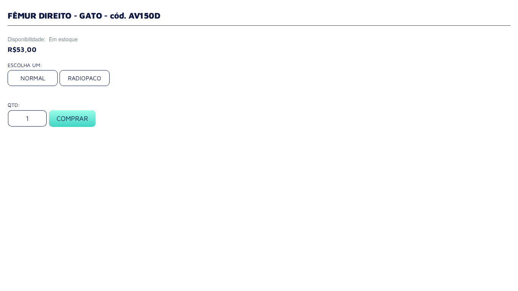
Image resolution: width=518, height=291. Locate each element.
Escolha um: (25, 65)
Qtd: (14, 105)
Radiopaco (84, 78)
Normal (32, 78)
